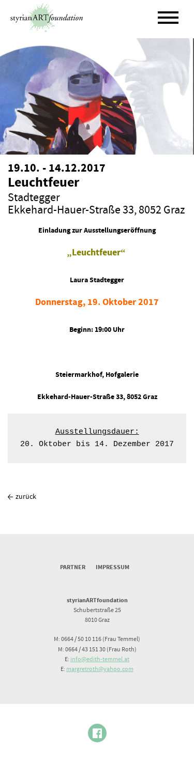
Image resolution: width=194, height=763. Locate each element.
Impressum (112, 567)
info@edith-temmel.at (99, 659)
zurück (26, 496)
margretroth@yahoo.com (99, 669)
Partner (72, 567)
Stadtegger (34, 197)
